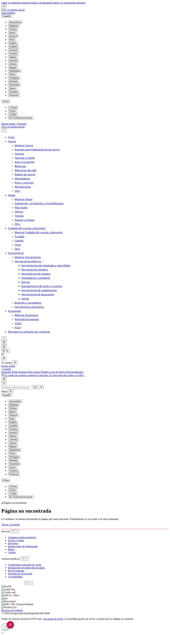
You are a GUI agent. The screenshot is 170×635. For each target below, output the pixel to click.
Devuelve (13, 543)
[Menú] (4, 343)
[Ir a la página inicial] (13, 9)
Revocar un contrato (12, 610)
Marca (11, 549)
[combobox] (16, 387)
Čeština (13, 29)
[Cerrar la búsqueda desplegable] (41, 387)
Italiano (12, 57)
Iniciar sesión (8, 123)
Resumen (6, 372)
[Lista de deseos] (2, 354)
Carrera (12, 552)
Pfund (13, 107)
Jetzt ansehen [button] (8, 12)
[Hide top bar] (4, 6)
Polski (12, 74)
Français (13, 50)
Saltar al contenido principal (16, 2)
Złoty (12, 114)
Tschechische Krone (20, 118)
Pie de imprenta (16, 570)
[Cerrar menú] (15, 362)
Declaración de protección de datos (26, 567)
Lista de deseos (58, 372)
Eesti (11, 39)
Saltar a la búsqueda (42, 2)
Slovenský (14, 85)
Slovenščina (15, 22)
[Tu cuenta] (4, 358)
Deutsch (13, 36)
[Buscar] (5, 351)
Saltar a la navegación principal (69, 2)
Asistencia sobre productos (22, 537)
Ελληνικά (13, 95)
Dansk (12, 32)
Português (14, 78)
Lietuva (12, 64)
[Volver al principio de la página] (5, 627)
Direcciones (34, 372)
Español (13, 46)
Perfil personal (20, 372)
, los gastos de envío (52, 618)
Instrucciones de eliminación (23, 546)
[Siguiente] (4, 338)
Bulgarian (13, 26)
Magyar (12, 67)
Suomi (12, 88)
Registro (22, 123)
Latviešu (13, 60)
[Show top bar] (4, 379)
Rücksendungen (74, 372)
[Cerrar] (2, 633)
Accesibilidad (15, 576)
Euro (12, 111)
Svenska (13, 92)
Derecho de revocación (20, 573)
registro (7, 369)
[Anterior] (4, 130)
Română (13, 81)
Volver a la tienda (10, 524)
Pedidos (45, 372)
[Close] (4, 383)
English (12, 43)
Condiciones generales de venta (24, 564)
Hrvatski (13, 53)
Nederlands (14, 71)
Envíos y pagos (16, 540)
